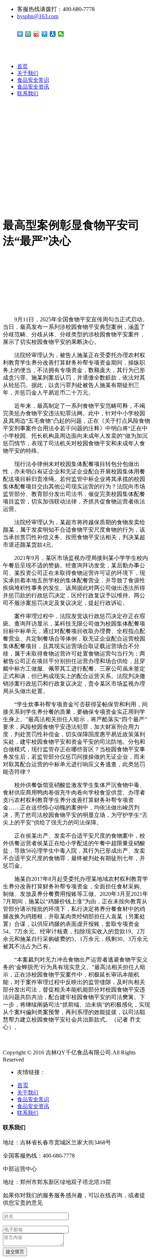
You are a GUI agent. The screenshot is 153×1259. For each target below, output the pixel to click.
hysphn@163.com (37, 16)
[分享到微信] (61, 34)
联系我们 (27, 93)
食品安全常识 (33, 80)
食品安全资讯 (33, 87)
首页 (22, 66)
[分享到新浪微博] (36, 34)
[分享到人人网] (53, 34)
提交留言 (15, 1251)
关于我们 (27, 73)
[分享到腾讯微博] (45, 34)
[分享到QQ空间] (28, 34)
